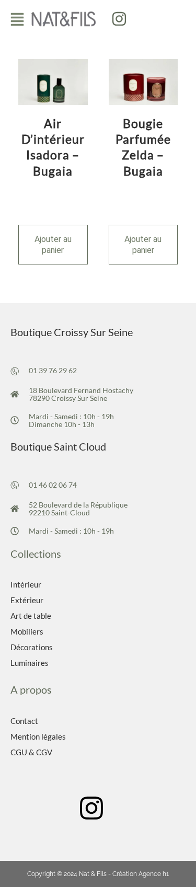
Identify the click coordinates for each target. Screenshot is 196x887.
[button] (17, 19)
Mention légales (38, 736)
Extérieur (26, 600)
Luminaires (29, 662)
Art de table (30, 615)
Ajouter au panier (53, 244)
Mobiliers (26, 631)
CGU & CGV (31, 752)
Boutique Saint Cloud (58, 446)
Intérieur (25, 584)
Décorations (31, 647)
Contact (24, 720)
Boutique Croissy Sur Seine (71, 332)
